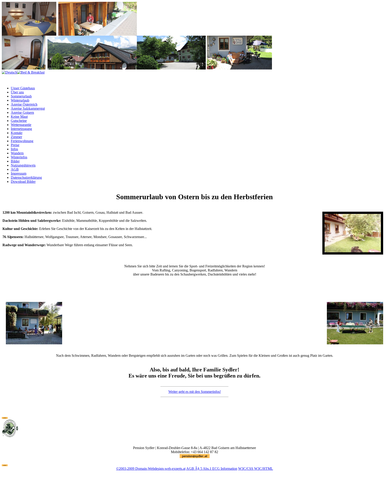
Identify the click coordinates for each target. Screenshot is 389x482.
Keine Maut (19, 116)
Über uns (17, 92)
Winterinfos (19, 157)
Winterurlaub (20, 100)
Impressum (18, 173)
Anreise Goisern (22, 112)
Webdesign (156, 468)
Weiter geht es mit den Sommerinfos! (194, 392)
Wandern (17, 153)
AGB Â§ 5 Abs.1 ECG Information (211, 468)
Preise (15, 145)
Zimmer (16, 137)
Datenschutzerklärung (26, 177)
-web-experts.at (174, 468)
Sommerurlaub (21, 96)
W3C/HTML (263, 468)
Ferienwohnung (22, 141)
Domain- (141, 468)
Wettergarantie (21, 125)
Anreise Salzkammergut (28, 108)
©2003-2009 (125, 468)
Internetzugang (21, 129)
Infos (14, 149)
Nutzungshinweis (23, 165)
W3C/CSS (246, 468)
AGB (15, 169)
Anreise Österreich (24, 104)
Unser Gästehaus (23, 88)
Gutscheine (19, 121)
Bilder (15, 161)
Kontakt (16, 133)
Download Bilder (23, 181)
